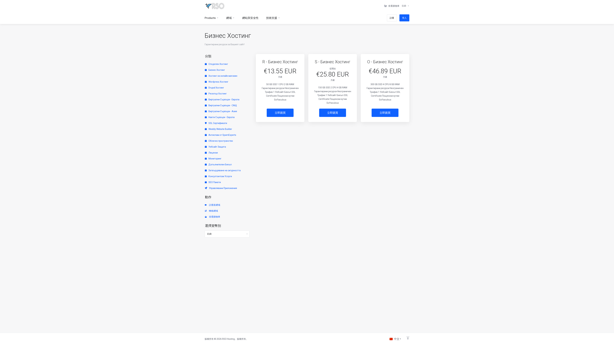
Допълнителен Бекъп (220, 164)
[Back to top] (408, 338)
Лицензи (213, 152)
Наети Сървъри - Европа (221, 117)
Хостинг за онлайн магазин (222, 76)
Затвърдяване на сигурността (224, 170)
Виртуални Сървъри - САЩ (222, 105)
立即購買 (280, 112)
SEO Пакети (214, 182)
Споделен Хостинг (218, 64)
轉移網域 (213, 211)
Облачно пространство (220, 141)
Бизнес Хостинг (216, 70)
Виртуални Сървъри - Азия (222, 111)
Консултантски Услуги (220, 176)
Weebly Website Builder (220, 129)
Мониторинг (214, 158)
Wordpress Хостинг (218, 81)
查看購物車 (214, 216)
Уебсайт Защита (217, 147)
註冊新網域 (214, 205)
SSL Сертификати (217, 123)
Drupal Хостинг (216, 87)
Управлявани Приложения (222, 188)
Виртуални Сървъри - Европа (223, 99)
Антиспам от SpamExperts (222, 135)
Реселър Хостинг (217, 93)
